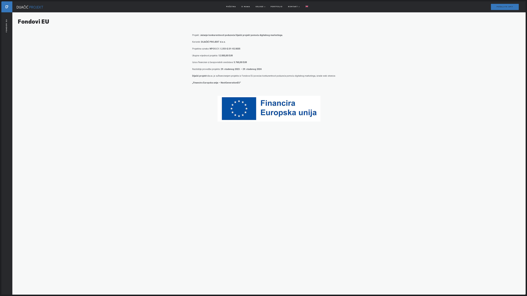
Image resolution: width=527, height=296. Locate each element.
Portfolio (277, 7)
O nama (245, 7)
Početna (231, 7)
